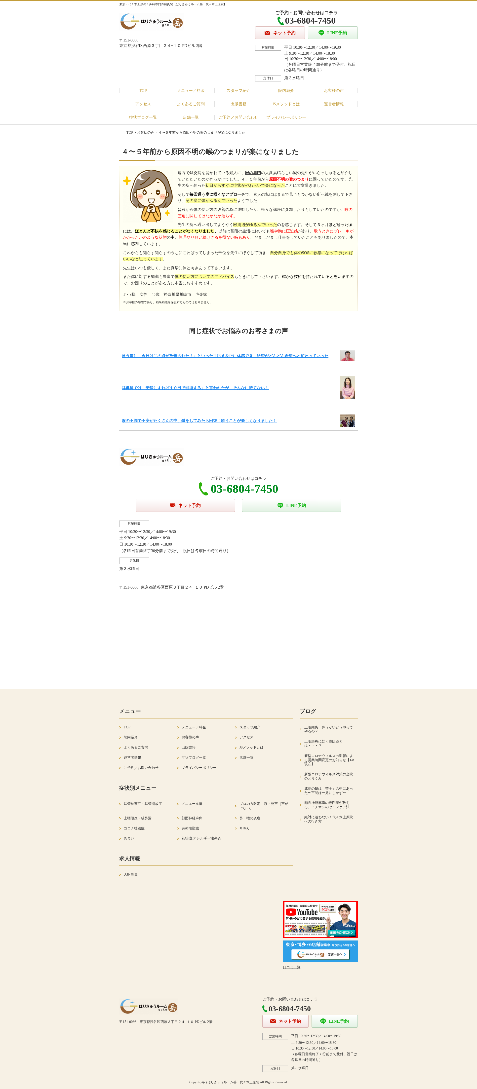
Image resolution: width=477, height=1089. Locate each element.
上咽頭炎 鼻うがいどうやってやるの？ (328, 729)
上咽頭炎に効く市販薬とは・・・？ (323, 744)
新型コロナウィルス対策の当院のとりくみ (328, 776)
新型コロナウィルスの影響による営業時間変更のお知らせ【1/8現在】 (329, 760)
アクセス (143, 104)
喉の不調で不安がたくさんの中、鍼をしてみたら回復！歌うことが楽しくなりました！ (199, 420)
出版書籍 (238, 104)
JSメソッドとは (286, 104)
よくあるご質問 (191, 104)
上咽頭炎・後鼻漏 (138, 818)
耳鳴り (244, 828)
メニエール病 (192, 804)
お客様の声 (334, 90)
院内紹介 (286, 90)
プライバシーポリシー (286, 117)
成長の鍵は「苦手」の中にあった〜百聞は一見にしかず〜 (328, 791)
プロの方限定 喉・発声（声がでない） (263, 806)
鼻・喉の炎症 (249, 818)
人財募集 (131, 874)
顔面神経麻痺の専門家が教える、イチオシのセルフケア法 (327, 805)
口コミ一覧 (291, 967)
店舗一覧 (191, 117)
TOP (143, 90)
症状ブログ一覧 (143, 117)
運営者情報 (334, 104)
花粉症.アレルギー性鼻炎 (201, 838)
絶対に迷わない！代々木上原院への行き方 (328, 819)
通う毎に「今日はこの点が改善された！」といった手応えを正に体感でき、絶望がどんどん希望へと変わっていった (225, 356)
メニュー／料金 (191, 90)
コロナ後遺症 (134, 828)
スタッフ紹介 (238, 90)
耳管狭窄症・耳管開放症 (143, 804)
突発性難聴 (190, 828)
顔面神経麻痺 (192, 818)
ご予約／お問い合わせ (238, 117)
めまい (129, 838)
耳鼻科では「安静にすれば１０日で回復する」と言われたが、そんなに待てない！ (195, 388)
